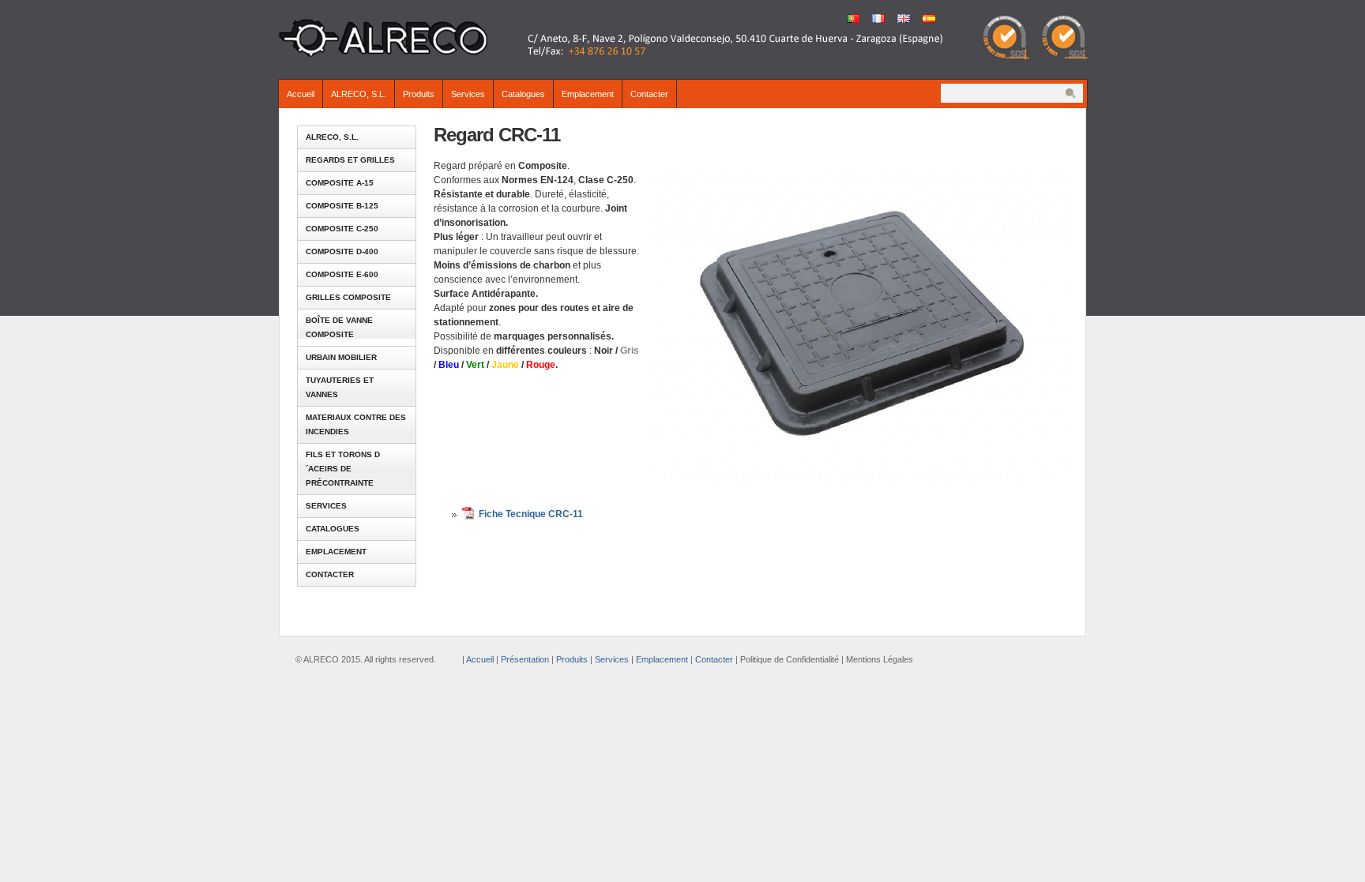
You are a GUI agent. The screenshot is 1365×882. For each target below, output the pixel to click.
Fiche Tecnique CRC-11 (531, 514)
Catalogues (523, 94)
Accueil (300, 94)
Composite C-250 (342, 228)
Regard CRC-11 (497, 134)
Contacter (649, 94)
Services (468, 94)
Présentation (525, 659)
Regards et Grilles (350, 160)
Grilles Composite (348, 297)
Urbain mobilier (341, 357)
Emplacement (588, 94)
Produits (418, 94)
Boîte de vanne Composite (339, 327)
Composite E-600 (342, 274)
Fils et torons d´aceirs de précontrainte (343, 468)
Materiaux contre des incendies (356, 424)
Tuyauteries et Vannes (340, 387)
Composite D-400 (342, 251)
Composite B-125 (342, 205)
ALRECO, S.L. (358, 94)
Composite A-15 (340, 182)
